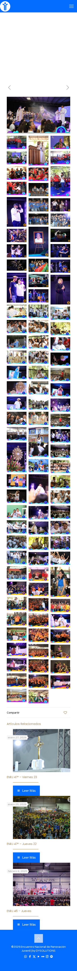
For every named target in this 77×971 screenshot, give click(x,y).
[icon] (51, 956)
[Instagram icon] (47, 956)
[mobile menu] (71, 6)
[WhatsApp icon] (25, 956)
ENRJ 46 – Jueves (19, 911)
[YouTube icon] (38, 956)
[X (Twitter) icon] (34, 956)
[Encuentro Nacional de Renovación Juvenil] (5, 6)
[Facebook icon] (29, 956)
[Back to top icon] (38, 938)
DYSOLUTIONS (45, 950)
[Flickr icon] (42, 956)
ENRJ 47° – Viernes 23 (22, 777)
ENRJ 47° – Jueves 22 (22, 844)
